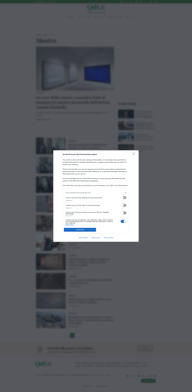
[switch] (123, 197)
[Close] (134, 154)
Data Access (96, 238)
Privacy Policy (108, 238)
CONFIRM (80, 230)
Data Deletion (83, 238)
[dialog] (96, 196)
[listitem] (96, 193)
